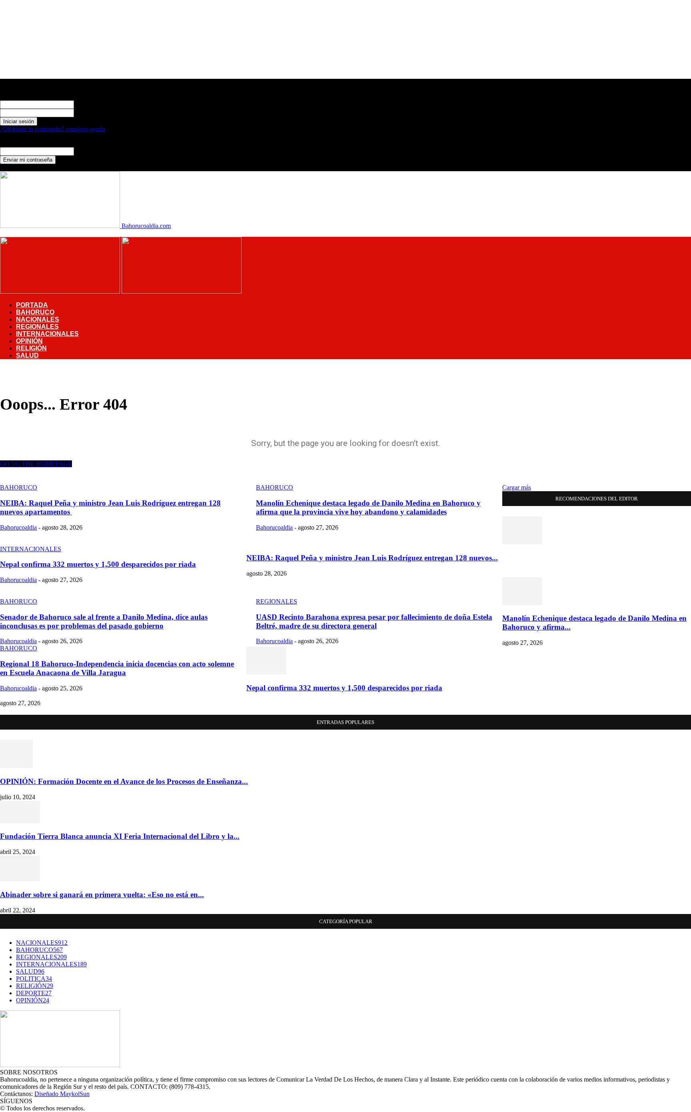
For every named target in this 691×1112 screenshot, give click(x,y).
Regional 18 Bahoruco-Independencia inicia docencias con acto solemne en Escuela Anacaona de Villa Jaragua (117, 668)
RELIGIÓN (31, 348)
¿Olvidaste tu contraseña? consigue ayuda (52, 129)
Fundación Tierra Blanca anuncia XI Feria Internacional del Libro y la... (120, 836)
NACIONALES (37, 319)
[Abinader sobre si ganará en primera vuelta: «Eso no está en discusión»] (20, 879)
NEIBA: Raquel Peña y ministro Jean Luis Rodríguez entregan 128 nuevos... (372, 558)
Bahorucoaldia (18, 527)
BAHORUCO (35, 312)
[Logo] (61, 291)
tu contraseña (90, 112)
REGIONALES (37, 326)
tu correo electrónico (100, 151)
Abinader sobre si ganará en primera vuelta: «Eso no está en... (102, 894)
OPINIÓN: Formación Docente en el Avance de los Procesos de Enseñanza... (124, 781)
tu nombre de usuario (100, 104)
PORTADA (32, 305)
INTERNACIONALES (47, 333)
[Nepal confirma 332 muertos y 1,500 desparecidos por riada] (266, 672)
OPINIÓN (29, 341)
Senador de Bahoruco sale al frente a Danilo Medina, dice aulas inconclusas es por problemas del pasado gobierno (104, 621)
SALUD (27, 355)
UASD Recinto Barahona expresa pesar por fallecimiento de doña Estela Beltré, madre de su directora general (374, 621)
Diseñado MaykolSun (62, 1093)
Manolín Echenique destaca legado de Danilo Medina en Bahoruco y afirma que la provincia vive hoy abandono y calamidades (368, 507)
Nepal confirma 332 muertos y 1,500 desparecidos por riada (98, 564)
